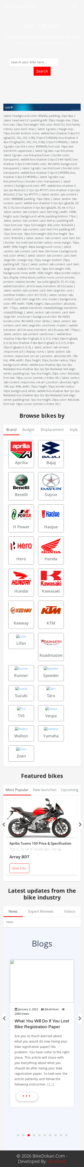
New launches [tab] (44, 789)
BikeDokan (52, 1009)
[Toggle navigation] (74, 6)
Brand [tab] (11, 429)
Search (42, 71)
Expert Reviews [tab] (41, 911)
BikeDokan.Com (20, 6)
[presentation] (4, 824)
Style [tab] (74, 429)
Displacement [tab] (52, 429)
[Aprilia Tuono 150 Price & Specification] (42, 818)
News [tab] (13, 911)
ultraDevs (56, 1161)
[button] (18, 1135)
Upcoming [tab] (69, 789)
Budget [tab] (28, 429)
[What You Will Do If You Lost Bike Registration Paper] (42, 981)
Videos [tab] (69, 911)
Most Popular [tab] (17, 789)
